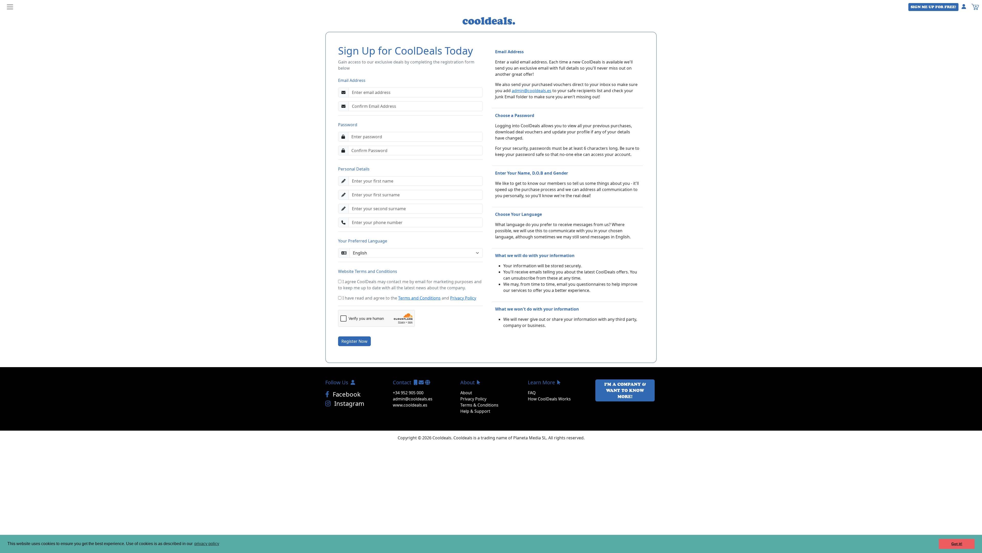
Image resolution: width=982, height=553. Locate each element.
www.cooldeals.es (410, 405)
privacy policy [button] (206, 543)
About (466, 393)
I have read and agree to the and (408, 298)
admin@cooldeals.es (531, 90)
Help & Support (475, 411)
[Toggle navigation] (10, 7)
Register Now (354, 341)
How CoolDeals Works (549, 399)
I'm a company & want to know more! (625, 390)
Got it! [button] (956, 544)
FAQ (532, 393)
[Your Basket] (975, 6)
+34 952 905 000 (408, 393)
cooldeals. (489, 20)
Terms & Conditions (479, 405)
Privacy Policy (463, 298)
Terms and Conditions (419, 298)
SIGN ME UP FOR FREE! (933, 7)
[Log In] (966, 6)
